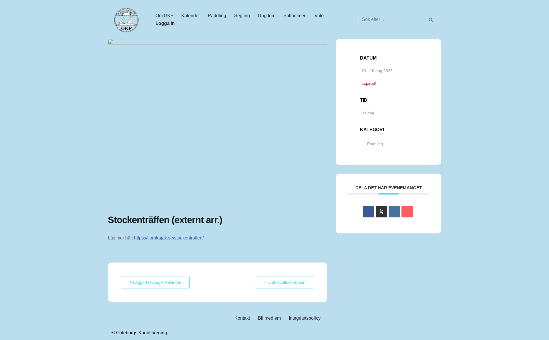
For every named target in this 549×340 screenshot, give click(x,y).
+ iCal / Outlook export (285, 282)
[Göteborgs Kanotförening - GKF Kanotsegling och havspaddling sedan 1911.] (126, 19)
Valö (319, 15)
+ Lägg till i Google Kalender (155, 282)
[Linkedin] (394, 211)
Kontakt (242, 318)
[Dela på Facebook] (368, 211)
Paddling (217, 15)
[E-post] (407, 211)
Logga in (165, 23)
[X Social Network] (381, 211)
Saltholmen (295, 15)
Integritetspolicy (305, 318)
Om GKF (164, 15)
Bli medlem (269, 318)
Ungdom (266, 15)
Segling (242, 15)
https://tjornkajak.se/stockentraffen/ (169, 237)
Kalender (190, 15)
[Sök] (431, 19)
